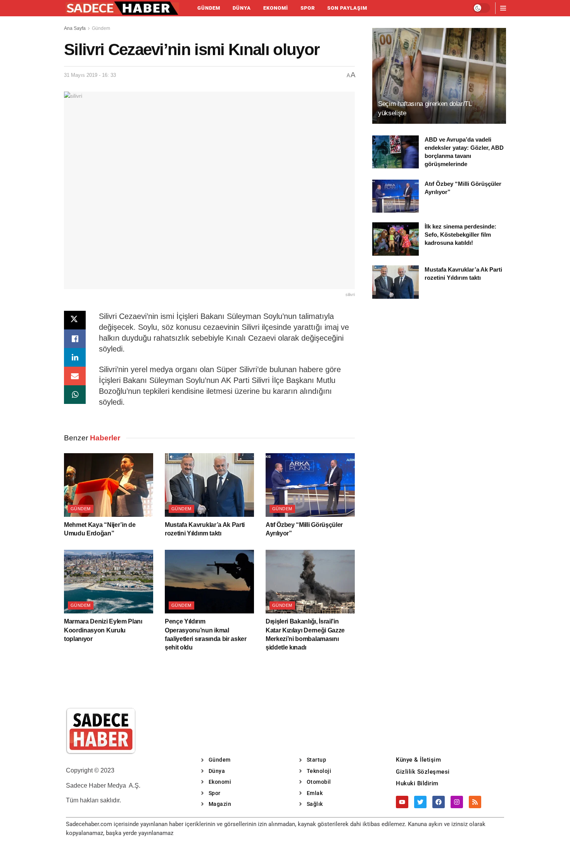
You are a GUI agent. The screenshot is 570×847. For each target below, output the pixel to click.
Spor (308, 8)
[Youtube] (402, 802)
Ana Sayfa (75, 28)
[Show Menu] (503, 8)
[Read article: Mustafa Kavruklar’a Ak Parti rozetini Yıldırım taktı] (209, 485)
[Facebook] (438, 802)
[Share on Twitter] (75, 320)
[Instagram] (457, 802)
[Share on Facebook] (75, 338)
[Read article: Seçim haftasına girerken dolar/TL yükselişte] (439, 76)
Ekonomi (275, 8)
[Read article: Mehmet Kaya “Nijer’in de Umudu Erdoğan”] (108, 485)
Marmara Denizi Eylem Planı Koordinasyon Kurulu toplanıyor (103, 630)
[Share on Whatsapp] (75, 394)
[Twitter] (420, 802)
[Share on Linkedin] (75, 357)
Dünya (242, 8)
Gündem (208, 8)
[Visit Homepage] (122, 8)
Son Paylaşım (347, 8)
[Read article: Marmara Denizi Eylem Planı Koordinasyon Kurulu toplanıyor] (108, 581)
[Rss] (475, 802)
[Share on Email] (75, 376)
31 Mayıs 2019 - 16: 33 (90, 75)
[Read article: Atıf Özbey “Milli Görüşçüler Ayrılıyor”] (310, 485)
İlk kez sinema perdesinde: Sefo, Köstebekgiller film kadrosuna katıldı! (460, 234)
